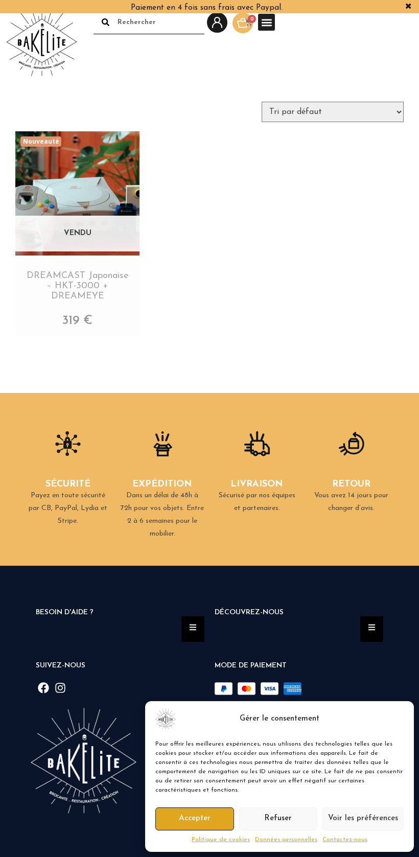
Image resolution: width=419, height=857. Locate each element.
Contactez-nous (344, 840)
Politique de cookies (221, 840)
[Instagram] (60, 688)
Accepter (195, 818)
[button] (398, 719)
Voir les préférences (363, 818)
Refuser (278, 818)
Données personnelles (286, 840)
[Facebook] (44, 688)
